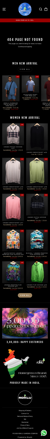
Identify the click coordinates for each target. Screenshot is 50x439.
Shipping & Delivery (25, 410)
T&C (25, 419)
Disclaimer (25, 422)
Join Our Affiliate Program (25, 428)
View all (25, 69)
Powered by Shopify (25, 437)
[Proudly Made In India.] (25, 364)
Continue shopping (25, 46)
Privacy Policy (25, 425)
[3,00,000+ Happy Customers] (25, 323)
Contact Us (25, 413)
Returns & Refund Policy (25, 416)
